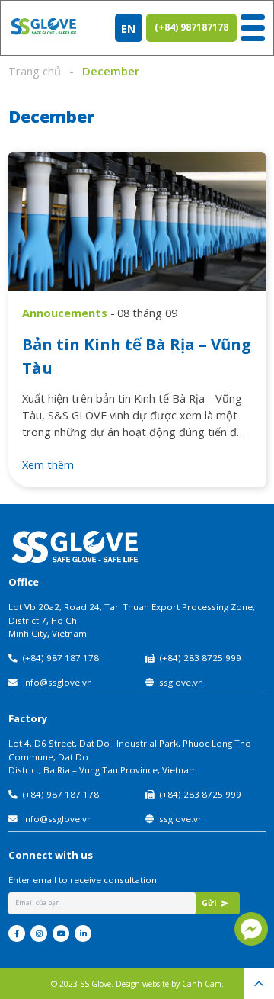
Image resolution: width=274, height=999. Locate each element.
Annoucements (64, 312)
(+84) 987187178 (191, 27)
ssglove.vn (181, 682)
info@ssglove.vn (57, 682)
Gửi (209, 903)
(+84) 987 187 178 (61, 657)
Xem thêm (48, 464)
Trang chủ (34, 71)
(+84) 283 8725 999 (200, 657)
